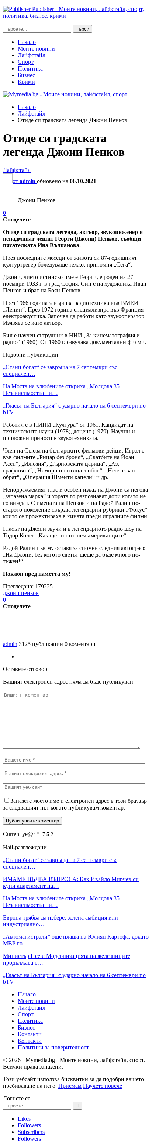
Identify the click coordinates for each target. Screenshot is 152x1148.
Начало (27, 42)
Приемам (70, 1086)
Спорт (26, 62)
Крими (26, 82)
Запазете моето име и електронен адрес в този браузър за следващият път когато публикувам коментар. (75, 804)
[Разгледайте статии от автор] (17, 637)
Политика (30, 68)
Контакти (30, 1034)
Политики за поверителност (53, 1047)
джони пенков (21, 593)
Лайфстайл (31, 55)
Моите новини (36, 48)
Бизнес (26, 75)
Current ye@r (21, 834)
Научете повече (102, 1086)
